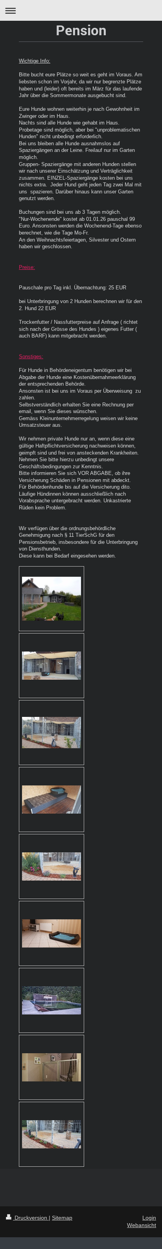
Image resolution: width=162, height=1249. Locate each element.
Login (149, 1218)
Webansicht (141, 1225)
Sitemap (62, 1218)
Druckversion (31, 1218)
